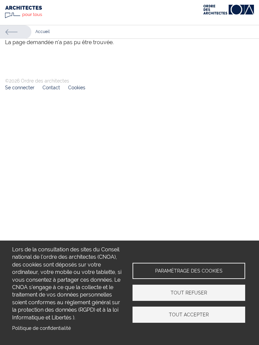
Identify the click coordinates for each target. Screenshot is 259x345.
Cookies (76, 87)
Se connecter (19, 87)
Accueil (42, 31)
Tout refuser (189, 292)
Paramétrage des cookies (189, 271)
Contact (51, 87)
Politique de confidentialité (41, 328)
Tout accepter (189, 314)
